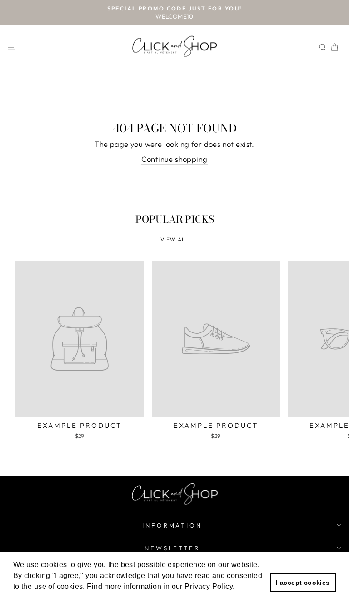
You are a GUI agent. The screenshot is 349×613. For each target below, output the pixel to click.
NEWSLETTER (172, 548)
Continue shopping (174, 159)
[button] (34, 599)
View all (174, 239)
